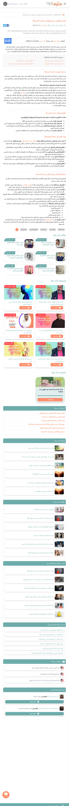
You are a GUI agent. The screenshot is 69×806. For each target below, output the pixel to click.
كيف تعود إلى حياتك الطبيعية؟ (53, 64)
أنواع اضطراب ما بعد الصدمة (24, 61)
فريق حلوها (55, 25)
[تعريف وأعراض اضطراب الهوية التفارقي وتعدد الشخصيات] (28, 256)
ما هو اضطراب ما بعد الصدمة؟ (53, 61)
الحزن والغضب (26, 185)
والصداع (22, 93)
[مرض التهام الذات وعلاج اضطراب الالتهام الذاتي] (60, 243)
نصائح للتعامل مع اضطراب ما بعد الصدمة (20, 64)
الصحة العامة (57, 15)
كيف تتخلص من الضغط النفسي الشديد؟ (53, 420)
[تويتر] (4, 25)
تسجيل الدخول (12, 4)
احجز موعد (33, 701)
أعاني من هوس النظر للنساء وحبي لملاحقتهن (52, 413)
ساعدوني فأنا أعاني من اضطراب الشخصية (53, 431)
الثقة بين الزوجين (8, 315)
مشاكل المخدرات (8, 286)
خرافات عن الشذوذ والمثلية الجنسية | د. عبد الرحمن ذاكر (51, 331)
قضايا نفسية (49, 15)
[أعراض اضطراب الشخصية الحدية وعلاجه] (60, 256)
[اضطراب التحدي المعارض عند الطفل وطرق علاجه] (28, 269)
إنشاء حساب (23, 4)
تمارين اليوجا (49, 219)
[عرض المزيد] (16, 229)
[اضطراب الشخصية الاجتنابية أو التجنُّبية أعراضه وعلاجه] (60, 269)
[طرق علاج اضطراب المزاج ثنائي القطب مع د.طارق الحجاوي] (18, 292)
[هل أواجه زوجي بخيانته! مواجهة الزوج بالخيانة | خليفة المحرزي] (18, 321)
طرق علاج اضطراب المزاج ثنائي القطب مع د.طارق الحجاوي (20, 303)
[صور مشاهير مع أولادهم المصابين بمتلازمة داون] (18, 349)
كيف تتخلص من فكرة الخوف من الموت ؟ (53, 417)
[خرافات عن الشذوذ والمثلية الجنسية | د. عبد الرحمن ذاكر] (50, 321)
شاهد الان (55, 307)
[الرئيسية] (64, 15)
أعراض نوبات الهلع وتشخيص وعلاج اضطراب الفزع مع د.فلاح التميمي (50, 303)
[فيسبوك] (7, 25)
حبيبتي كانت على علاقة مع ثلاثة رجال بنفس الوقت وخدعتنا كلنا (47, 424)
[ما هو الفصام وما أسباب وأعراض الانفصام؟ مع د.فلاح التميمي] (50, 349)
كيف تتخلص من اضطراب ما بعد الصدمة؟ (33, 15)
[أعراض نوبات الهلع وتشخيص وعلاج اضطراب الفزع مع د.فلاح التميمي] (50, 292)
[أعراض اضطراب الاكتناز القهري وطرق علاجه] (28, 243)
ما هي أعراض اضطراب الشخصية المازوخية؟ (52, 428)
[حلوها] (65, 3)
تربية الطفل (8, 266)
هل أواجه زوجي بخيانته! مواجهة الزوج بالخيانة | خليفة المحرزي (19, 331)
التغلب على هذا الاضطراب (28, 141)
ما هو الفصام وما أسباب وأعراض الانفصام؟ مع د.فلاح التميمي (50, 360)
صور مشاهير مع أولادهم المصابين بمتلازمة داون (20, 360)
